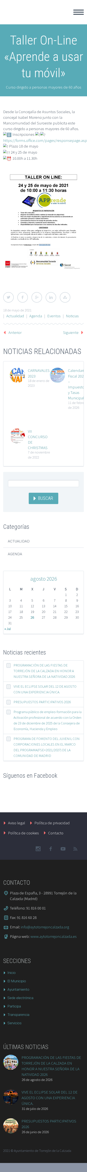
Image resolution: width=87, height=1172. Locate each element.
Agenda (35, 315)
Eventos (54, 315)
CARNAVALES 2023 (39, 373)
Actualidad (15, 315)
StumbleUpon (65, 297)
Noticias (72, 315)
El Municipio (16, 981)
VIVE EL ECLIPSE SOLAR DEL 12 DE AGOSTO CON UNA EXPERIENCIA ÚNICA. (45, 689)
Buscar (45, 498)
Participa (14, 1006)
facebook (50, 849)
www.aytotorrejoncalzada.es (53, 936)
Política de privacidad (52, 822)
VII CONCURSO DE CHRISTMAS (38, 439)
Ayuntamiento (18, 989)
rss (75, 849)
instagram (38, 849)
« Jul (7, 628)
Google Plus (36, 297)
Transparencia (18, 1015)
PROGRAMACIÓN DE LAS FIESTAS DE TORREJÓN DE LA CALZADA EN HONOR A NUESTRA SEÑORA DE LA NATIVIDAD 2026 (44, 671)
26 (32, 617)
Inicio (62, 17)
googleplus (63, 849)
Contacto (55, 832)
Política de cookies (23, 832)
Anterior (15, 332)
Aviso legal (16, 822)
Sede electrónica (20, 998)
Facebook (22, 297)
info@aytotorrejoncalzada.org (45, 926)
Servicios (14, 1023)
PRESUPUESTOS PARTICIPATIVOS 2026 (42, 702)
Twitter (8, 297)
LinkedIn (51, 297)
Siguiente (71, 332)
